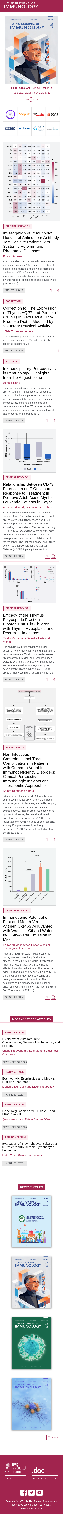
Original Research (18, 477)
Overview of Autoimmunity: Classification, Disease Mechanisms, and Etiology (31, 1042)
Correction (13, 301)
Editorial (12, 361)
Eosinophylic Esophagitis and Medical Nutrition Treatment (28, 1080)
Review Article (15, 747)
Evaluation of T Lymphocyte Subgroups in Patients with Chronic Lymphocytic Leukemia (30, 1147)
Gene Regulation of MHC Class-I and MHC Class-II (28, 1112)
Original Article (15, 1137)
